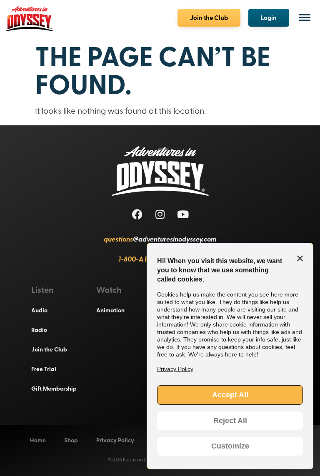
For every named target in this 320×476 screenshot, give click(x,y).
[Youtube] (182, 214)
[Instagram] (160, 214)
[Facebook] (137, 214)
